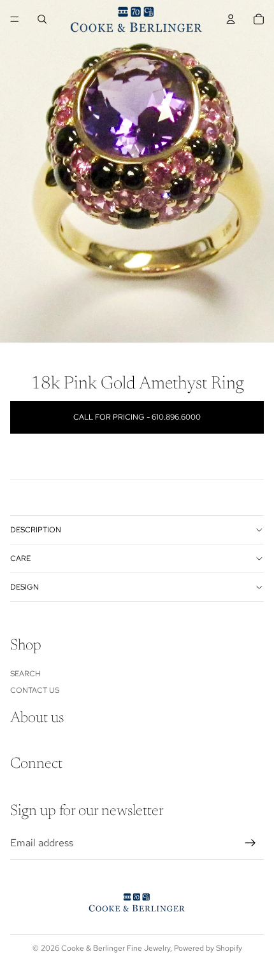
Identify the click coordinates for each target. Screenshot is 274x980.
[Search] (42, 19)
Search (25, 674)
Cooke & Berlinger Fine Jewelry (115, 948)
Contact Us (34, 690)
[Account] (231, 19)
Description (35, 530)
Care (20, 558)
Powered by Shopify (208, 948)
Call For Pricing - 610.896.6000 (137, 417)
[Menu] (14, 19)
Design (24, 587)
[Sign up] (250, 843)
